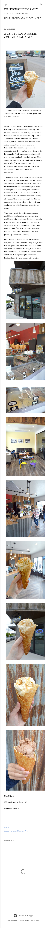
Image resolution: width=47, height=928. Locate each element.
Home (7, 18)
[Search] (41, 4)
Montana (13, 831)
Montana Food (22, 831)
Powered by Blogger (25, 916)
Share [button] (6, 827)
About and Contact (22, 18)
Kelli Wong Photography (20, 9)
